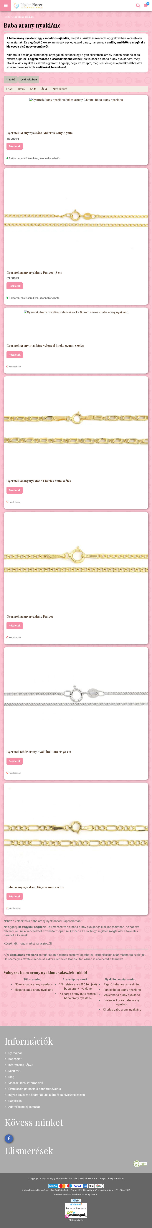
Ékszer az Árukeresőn (76, 1208)
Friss (9, 89)
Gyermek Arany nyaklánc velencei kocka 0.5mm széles (45, 345)
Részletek (14, 146)
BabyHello (15, 1101)
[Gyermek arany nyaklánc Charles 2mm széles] (76, 427)
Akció (21, 89)
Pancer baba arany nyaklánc (122, 989)
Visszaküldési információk (25, 1083)
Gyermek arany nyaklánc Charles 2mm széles (38, 481)
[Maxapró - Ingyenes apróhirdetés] (76, 1214)
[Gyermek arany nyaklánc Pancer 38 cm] (76, 219)
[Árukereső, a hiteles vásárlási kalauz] (140, 1163)
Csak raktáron (29, 79)
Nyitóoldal (15, 1053)
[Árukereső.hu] (76, 1205)
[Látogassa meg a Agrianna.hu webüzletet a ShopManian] (76, 1200)
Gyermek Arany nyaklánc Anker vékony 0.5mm (39, 133)
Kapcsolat (15, 1059)
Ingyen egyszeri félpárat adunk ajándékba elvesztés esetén (46, 1095)
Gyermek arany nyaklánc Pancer (29, 616)
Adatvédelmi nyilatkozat (24, 1107)
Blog (11, 1077)
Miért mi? (14, 1071)
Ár (31, 89)
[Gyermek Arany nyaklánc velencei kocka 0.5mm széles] (76, 325)
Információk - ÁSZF (21, 1065)
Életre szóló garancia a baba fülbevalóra (34, 1089)
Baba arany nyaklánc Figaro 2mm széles (35, 887)
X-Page (101, 1178)
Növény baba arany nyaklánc (34, 984)
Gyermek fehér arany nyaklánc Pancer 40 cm (38, 752)
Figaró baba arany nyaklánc (122, 984)
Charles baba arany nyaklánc (122, 1009)
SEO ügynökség (76, 1220)
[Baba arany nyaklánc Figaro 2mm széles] (76, 833)
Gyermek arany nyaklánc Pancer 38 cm (34, 272)
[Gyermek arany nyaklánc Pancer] (76, 563)
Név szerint (60, 89)
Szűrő (11, 79)
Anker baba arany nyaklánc (122, 995)
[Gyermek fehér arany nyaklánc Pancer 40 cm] (76, 698)
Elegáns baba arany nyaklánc (33, 989)
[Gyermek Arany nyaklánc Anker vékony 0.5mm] (76, 112)
